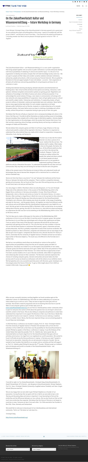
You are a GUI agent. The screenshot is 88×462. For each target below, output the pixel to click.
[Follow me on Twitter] (77, 2)
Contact (80, 19)
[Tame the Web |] (14, 6)
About (80, 29)
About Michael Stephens (75, 30)
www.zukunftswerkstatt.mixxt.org (16, 308)
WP (7, 459)
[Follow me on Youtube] (84, 2)
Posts (11, 11)
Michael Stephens (11, 26)
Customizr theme (20, 459)
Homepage (79, 24)
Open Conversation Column (75, 22)
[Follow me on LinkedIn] (86, 2)
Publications (79, 32)
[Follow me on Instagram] (81, 2)
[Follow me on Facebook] (79, 2)
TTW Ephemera (17, 11)
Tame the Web (8, 457)
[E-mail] (75, 2)
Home (7, 11)
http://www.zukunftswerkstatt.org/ (17, 417)
